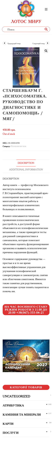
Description (26, 162)
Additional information (26, 169)
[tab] (26, 163)
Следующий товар (38, 43)
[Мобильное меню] (46, 9)
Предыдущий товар (14, 43)
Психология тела (18, 146)
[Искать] (46, 29)
